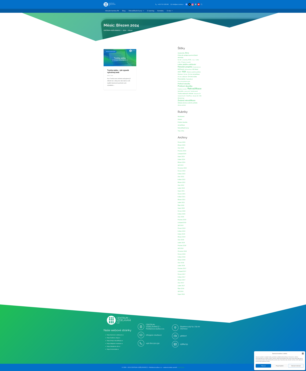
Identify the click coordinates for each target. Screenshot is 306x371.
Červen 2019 (181, 228)
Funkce (193, 59)
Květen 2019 (181, 231)
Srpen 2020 (181, 208)
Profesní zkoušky (185, 86)
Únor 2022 (181, 185)
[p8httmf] (176, 336)
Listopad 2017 (182, 271)
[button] (303, 353)
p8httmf (183, 336)
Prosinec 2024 (182, 151)
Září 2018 (180, 248)
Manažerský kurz (197, 67)
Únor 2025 (181, 148)
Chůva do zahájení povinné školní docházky (188, 56)
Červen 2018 (181, 254)
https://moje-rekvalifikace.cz (115, 340)
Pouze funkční (279, 366)
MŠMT (179, 72)
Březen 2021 (181, 199)
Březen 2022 (181, 182)
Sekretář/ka (181, 91)
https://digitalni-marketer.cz (115, 343)
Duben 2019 (181, 234)
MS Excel (181, 69)
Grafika (197, 59)
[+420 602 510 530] (142, 343)
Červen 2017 (181, 274)
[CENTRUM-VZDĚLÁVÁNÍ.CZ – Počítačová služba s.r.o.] (142, 327)
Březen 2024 (181, 162)
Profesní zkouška (184, 84)
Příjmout (263, 366)
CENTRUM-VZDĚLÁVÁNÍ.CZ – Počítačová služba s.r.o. (155, 326)
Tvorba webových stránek (185, 93)
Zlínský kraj (181, 98)
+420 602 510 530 (152, 343)
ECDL (189, 60)
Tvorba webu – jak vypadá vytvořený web (118, 71)
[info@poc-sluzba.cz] (142, 335)
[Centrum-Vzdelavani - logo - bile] (109, 4)
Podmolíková (189, 79)
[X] (189, 4)
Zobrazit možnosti (296, 366)
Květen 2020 (181, 214)
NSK (184, 72)
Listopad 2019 (182, 222)
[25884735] (176, 344)
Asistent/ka (181, 53)
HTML (179, 62)
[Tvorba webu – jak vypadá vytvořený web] (120, 50)
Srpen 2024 (181, 156)
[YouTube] (198, 4)
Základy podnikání (182, 105)
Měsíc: (121, 25)
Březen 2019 (181, 237)
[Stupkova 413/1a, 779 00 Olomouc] (176, 327)
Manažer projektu (185, 67)
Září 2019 (180, 225)
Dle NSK (180, 59)
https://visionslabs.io (113, 349)
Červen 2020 (181, 211)
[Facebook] (186, 4)
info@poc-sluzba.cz (154, 335)
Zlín (200, 96)
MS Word (195, 69)
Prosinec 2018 (182, 245)
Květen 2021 (181, 197)
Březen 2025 (181, 145)
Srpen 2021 (181, 191)
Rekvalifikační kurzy (183, 128)
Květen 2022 (181, 179)
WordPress (189, 96)
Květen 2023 (181, 174)
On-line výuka (192, 77)
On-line (185, 74)
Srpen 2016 (181, 294)
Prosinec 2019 (182, 220)
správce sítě (187, 91)
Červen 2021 (181, 194)
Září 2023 (180, 165)
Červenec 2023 (182, 168)
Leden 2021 (181, 202)
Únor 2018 (181, 263)
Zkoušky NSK (196, 96)
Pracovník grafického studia (184, 81)
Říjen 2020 (181, 205)
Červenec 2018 (182, 251)
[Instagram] (192, 4)
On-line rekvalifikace (194, 74)
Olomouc (180, 74)
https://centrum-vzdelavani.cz (115, 335)
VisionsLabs (180, 367)
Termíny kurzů (194, 91)
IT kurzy (183, 62)
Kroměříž (188, 62)
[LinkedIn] (195, 4)
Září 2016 (180, 291)
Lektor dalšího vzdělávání (187, 64)
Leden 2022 (181, 188)
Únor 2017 (181, 283)
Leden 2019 (181, 243)
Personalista (181, 79)
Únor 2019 (181, 240)
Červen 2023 (181, 171)
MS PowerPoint (188, 69)
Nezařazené (181, 116)
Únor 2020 (181, 217)
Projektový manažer (182, 89)
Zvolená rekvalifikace (186, 100)
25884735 (184, 344)
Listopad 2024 (182, 154)
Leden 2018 (181, 265)
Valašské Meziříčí (182, 96)
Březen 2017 (181, 280)
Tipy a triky (181, 131)
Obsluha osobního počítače (194, 72)
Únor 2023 (181, 177)
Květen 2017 (181, 277)
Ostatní (180, 119)
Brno (187, 53)
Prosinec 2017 (182, 268)
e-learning (185, 60)
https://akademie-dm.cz (113, 346)
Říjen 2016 (181, 288)
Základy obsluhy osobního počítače (187, 103)
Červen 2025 (181, 142)
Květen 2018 (181, 257)
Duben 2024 (181, 159)
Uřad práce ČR (197, 93)
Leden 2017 (181, 286)
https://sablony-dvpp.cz (113, 338)
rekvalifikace (181, 125)
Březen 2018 (181, 260)
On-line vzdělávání (182, 76)
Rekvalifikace (194, 88)
